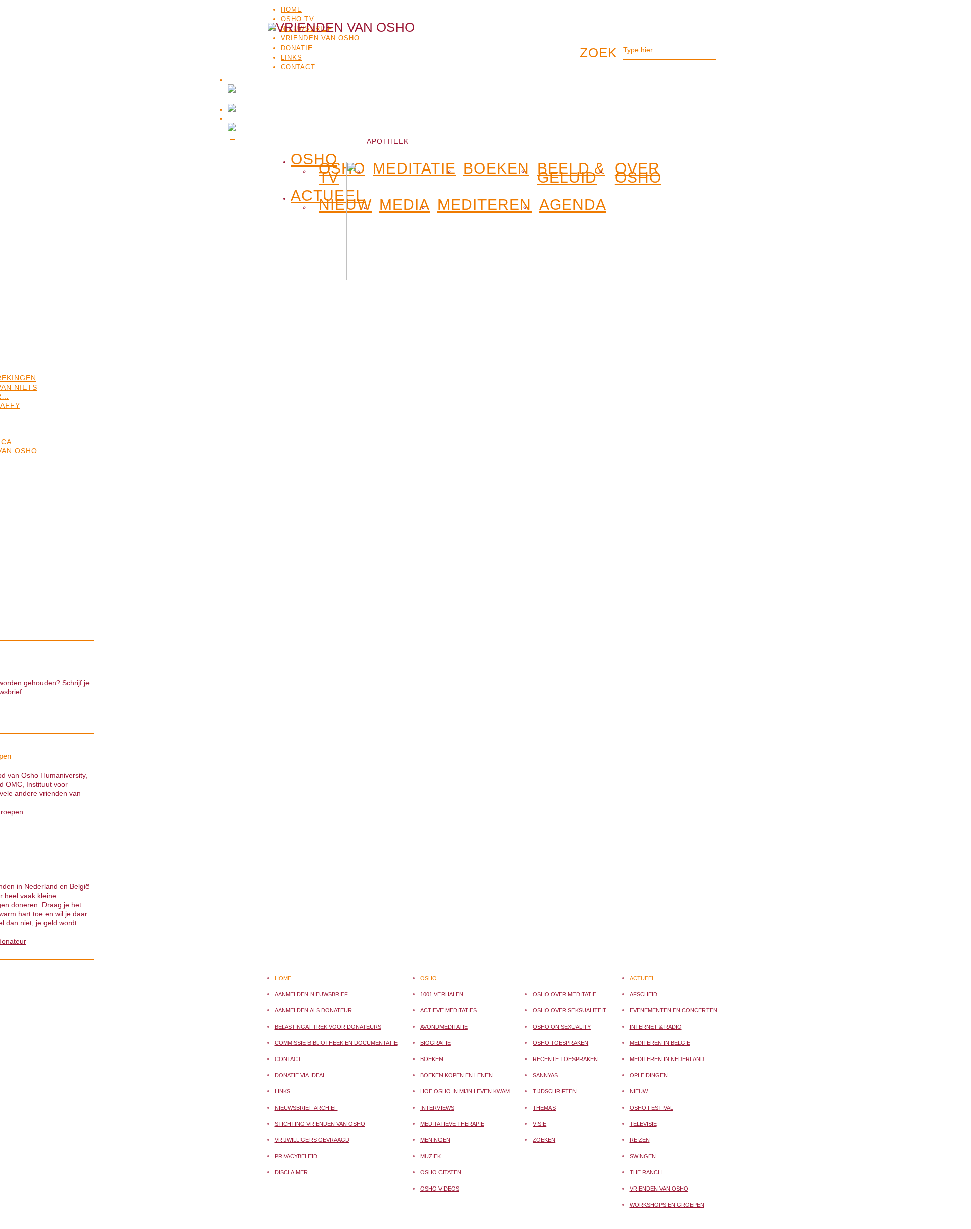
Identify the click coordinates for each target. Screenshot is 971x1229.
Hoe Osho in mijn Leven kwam (465, 1091)
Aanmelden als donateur (313, 1010)
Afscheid (643, 994)
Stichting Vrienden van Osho (320, 1124)
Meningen (435, 1140)
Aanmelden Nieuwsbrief (311, 994)
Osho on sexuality (562, 1027)
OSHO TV (297, 19)
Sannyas (545, 1075)
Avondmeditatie (444, 1027)
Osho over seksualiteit (569, 1010)
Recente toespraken (565, 1059)
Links (282, 1091)
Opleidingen (649, 1075)
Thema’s (544, 1108)
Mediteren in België (660, 1043)
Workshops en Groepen (667, 1205)
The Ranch (646, 1172)
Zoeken (544, 1140)
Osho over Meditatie (564, 994)
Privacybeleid (296, 1156)
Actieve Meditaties (448, 1010)
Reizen (640, 1140)
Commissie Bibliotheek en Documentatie (336, 1043)
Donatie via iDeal (300, 1075)
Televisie (643, 1124)
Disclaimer (291, 1172)
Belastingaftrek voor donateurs (328, 1027)
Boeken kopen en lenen (456, 1075)
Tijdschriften (555, 1091)
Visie (539, 1124)
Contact (288, 1059)
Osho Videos (439, 1188)
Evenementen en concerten (673, 1010)
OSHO (314, 157)
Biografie (435, 1043)
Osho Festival (651, 1108)
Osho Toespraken (560, 1043)
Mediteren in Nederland (667, 1059)
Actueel (642, 978)
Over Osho (638, 173)
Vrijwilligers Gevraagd (312, 1140)
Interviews (437, 1108)
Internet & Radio (656, 1027)
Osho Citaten (440, 1172)
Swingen (643, 1156)
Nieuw (345, 204)
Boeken (431, 1059)
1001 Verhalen (441, 994)
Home (291, 9)
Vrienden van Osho (659, 1188)
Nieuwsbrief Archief (306, 1108)
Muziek (430, 1156)
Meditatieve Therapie (452, 1124)
